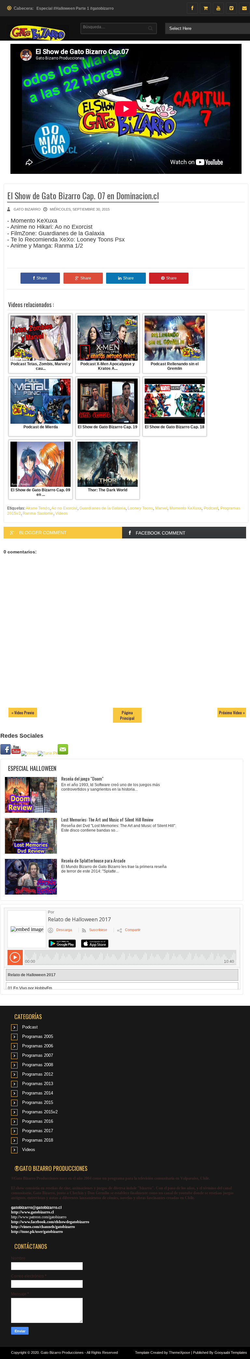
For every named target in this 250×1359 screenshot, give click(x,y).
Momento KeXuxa (186, 508)
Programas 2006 (37, 1045)
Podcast (211, 508)
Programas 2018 (37, 1140)
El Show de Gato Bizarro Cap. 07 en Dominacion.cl (83, 195)
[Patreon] (205, 8)
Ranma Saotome (38, 513)
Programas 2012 (37, 1074)
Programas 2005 (37, 1036)
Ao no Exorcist (64, 508)
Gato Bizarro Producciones (62, 1352)
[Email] (244, 8)
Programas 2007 (37, 1055)
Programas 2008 (37, 1064)
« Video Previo (22, 712)
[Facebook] (192, 8)
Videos (61, 513)
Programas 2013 (37, 1083)
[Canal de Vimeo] (231, 8)
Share (41, 278)
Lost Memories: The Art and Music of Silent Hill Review (107, 819)
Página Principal (127, 715)
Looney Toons (140, 508)
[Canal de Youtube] (218, 8)
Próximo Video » (232, 712)
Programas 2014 (37, 1093)
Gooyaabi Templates (231, 1352)
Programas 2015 (37, 1102)
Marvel (161, 508)
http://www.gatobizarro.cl (32, 1212)
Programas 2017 (37, 1130)
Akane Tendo (37, 508)
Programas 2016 (37, 1121)
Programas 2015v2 (40, 1111)
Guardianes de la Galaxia (102, 508)
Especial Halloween (32, 768)
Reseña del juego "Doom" (82, 778)
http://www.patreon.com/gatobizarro (38, 1217)
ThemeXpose (179, 1352)
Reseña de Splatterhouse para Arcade (93, 860)
